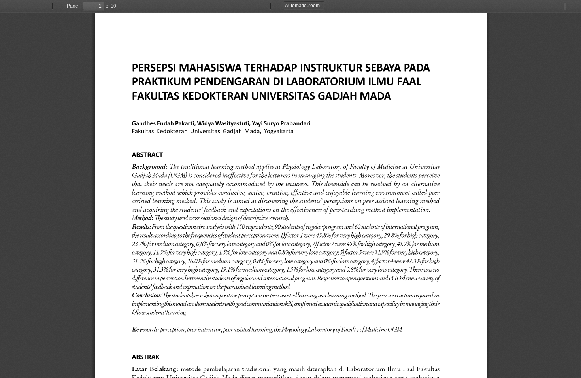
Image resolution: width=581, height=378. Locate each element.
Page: (73, 6)
